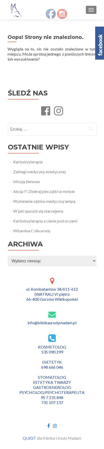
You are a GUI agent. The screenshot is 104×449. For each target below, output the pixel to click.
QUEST (29, 438)
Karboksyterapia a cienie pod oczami (45, 220)
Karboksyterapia (28, 161)
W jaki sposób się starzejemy (38, 211)
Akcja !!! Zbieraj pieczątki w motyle (44, 191)
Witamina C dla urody (31, 230)
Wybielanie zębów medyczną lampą (44, 201)
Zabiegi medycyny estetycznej (39, 171)
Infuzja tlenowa (26, 181)
